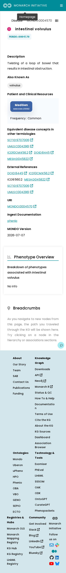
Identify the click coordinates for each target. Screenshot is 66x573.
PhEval (39, 470)
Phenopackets (44, 511)
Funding (18, 393)
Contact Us (21, 382)
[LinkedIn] (57, 557)
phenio (12, 221)
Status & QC (43, 392)
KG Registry (15, 554)
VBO (16, 494)
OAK (38, 487)
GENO (17, 500)
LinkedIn (35, 541)
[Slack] (57, 545)
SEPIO (17, 506)
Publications (21, 388)
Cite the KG (43, 420)
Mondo (17, 459)
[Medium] (54, 551)
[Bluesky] (57, 563)
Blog (32, 535)
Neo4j (39, 381)
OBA (16, 488)
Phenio (17, 482)
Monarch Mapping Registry (13, 538)
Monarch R (42, 387)
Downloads (42, 369)
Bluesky (34, 553)
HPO (16, 477)
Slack (33, 530)
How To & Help (44, 398)
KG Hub (12, 548)
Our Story (19, 364)
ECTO (16, 512)
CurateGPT (42, 505)
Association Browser (43, 445)
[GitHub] (52, 557)
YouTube (35, 547)
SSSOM (39, 481)
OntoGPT (41, 499)
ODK (38, 493)
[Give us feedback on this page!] (61, 345)
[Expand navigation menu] (61, 5)
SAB (15, 376)
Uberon (18, 465)
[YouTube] (51, 563)
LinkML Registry (12, 562)
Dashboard (42, 437)
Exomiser (41, 464)
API (37, 375)
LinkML (39, 475)
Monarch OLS (16, 528)
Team (17, 370)
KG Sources (42, 431)
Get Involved (37, 524)
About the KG (44, 425)
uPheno (18, 471)
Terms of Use (44, 414)
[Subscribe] (52, 545)
